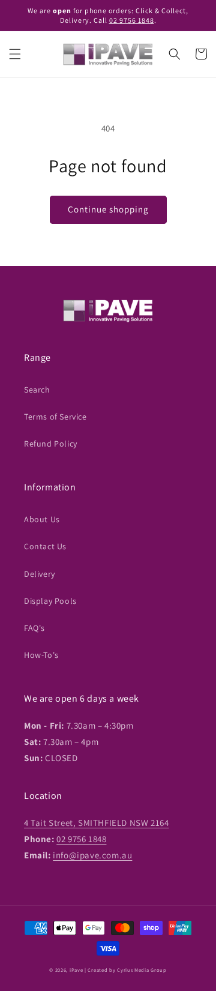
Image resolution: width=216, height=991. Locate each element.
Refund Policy (50, 443)
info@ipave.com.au (92, 855)
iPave (76, 969)
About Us (42, 519)
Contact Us (45, 546)
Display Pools (50, 600)
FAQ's (34, 627)
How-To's (41, 654)
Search (37, 389)
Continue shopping (108, 209)
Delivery (39, 573)
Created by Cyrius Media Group (127, 969)
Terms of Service (55, 416)
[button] (15, 54)
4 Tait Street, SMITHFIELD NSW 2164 (96, 822)
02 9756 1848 (131, 20)
